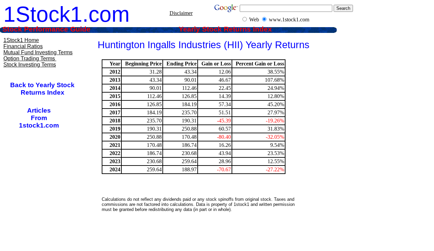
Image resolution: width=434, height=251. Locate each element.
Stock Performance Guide (55, 29)
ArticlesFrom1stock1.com (39, 118)
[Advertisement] (203, 235)
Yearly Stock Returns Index (230, 29)
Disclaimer (181, 13)
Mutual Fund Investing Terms (38, 52)
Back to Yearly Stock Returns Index (42, 88)
